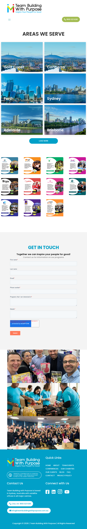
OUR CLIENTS (51, 472)
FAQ (68, 472)
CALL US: (21, 503)
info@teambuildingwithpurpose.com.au (30, 510)
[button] (43, 141)
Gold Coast (14, 67)
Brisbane (55, 130)
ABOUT (56, 466)
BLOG (61, 472)
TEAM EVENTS (68, 466)
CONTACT (50, 476)
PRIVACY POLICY (64, 476)
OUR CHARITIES (67, 469)
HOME (48, 466)
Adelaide (12, 130)
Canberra (56, 67)
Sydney (54, 98)
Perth (8, 98)
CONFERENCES (52, 469)
